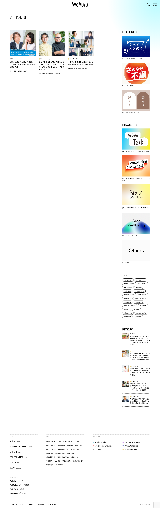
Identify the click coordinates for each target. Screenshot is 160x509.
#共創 (75, 68)
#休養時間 (138, 287)
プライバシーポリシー (18, 504)
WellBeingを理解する (18, 493)
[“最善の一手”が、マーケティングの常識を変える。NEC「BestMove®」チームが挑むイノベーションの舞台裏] (136, 387)
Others (98, 449)
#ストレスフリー (140, 280)
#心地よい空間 (142, 295)
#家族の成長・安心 (129, 295)
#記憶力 (25, 71)
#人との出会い (49, 73)
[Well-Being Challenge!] (136, 168)
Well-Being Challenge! (104, 445)
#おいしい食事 (128, 280)
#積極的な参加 (128, 313)
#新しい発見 (13, 71)
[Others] (136, 252)
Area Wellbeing (131, 445)
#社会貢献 (70, 68)
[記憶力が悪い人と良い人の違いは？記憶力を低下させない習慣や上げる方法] (23, 53)
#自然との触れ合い (141, 313)
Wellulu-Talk (100, 442)
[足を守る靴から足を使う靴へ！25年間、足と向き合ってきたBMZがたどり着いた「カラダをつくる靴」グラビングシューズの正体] (136, 340)
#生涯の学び (143, 306)
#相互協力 (126, 309)
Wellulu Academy (132, 442)
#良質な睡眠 (127, 317)
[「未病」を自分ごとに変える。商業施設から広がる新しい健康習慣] (81, 53)
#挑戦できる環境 (139, 298)
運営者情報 (41, 504)
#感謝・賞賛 (127, 298)
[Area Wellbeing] (136, 225)
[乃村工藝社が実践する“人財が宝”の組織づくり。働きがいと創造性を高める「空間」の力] (136, 401)
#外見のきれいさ (139, 291)
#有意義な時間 (139, 302)
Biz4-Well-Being (132, 449)
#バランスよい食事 (129, 283)
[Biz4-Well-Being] (136, 197)
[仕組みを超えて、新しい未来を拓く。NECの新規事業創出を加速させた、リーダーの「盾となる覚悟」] (136, 372)
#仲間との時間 (128, 287)
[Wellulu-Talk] (136, 140)
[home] (80, 4)
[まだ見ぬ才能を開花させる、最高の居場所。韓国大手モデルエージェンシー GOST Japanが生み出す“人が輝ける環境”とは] (136, 356)
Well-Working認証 (17, 489)
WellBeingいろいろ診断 (19, 485)
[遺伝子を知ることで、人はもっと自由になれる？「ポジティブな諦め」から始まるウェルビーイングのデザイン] (52, 53)
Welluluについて (16, 481)
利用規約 (31, 504)
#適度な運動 (138, 317)
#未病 (79, 68)
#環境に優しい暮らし (129, 306)
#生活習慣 (19, 71)
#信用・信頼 (127, 291)
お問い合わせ (52, 504)
